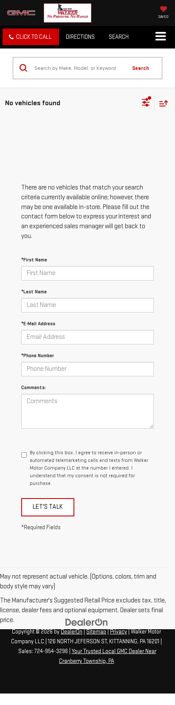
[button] (31, 37)
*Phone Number (37, 355)
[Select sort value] (161, 103)
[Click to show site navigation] (160, 37)
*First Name (34, 260)
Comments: (33, 387)
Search (140, 68)
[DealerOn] (86, 622)
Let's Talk (48, 507)
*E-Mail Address (38, 324)
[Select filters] (146, 103)
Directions (80, 36)
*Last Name (34, 292)
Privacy (118, 631)
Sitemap (96, 631)
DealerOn (71, 631)
